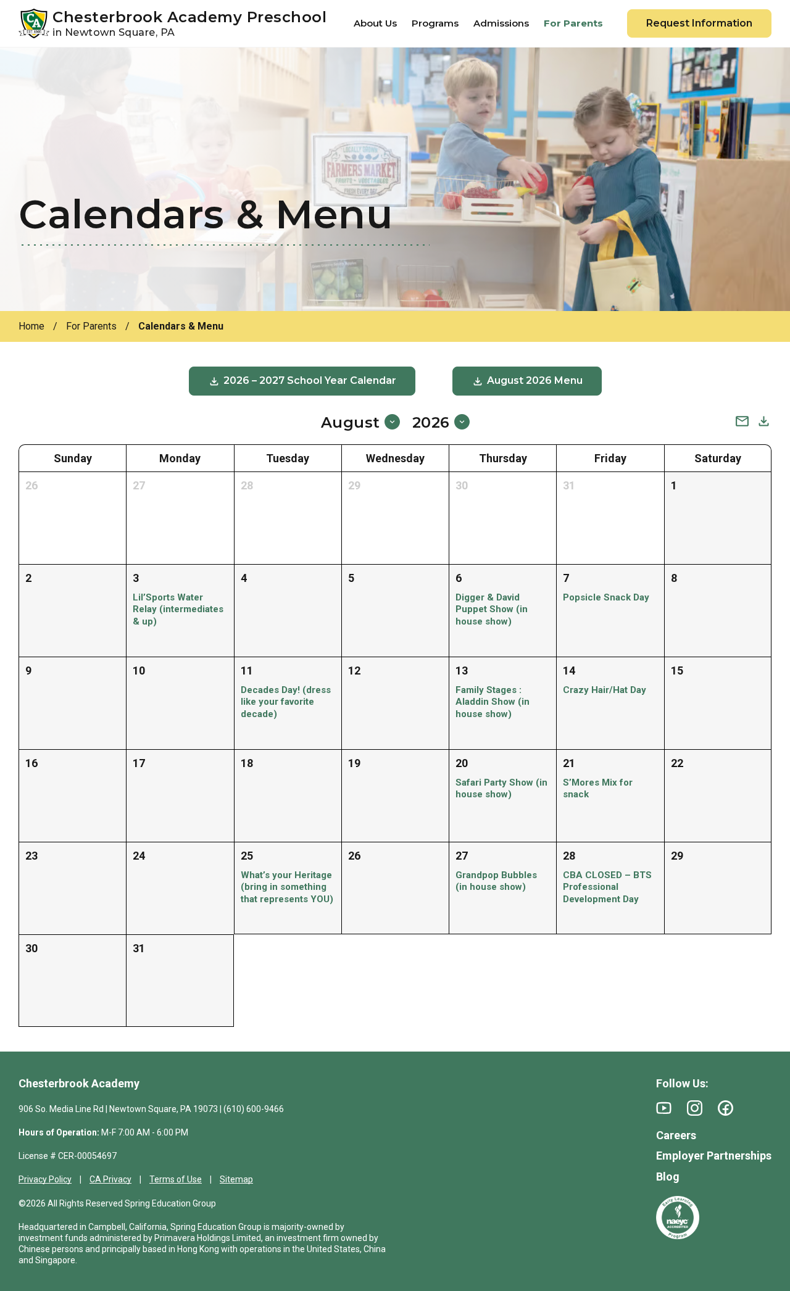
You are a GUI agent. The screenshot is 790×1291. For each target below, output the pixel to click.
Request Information (699, 23)
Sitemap (236, 1179)
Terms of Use (175, 1179)
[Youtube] (664, 1108)
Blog (668, 1176)
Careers (676, 1135)
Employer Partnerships (713, 1155)
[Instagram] (694, 1108)
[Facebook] (725, 1108)
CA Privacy (110, 1179)
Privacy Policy (45, 1179)
